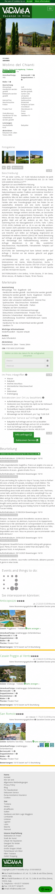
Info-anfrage (22, 434)
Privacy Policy (9, 785)
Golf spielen (9, 846)
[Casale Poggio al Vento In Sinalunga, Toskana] (13, 673)
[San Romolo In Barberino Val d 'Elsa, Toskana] (13, 731)
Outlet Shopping (10, 856)
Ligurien (7, 822)
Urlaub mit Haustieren (13, 841)
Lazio (6, 824)
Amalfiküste (9, 809)
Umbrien (7, 819)
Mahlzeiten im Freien (12, 836)
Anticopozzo (8, 600)
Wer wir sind (9, 780)
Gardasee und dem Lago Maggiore (18, 814)
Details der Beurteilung (9, 461)
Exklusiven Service (26, 440)
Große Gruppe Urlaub (12, 848)
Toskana (7, 804)
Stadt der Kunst (10, 838)
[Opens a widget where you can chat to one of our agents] (45, 889)
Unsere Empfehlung (13, 833)
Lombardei (8, 816)
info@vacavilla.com (17, 888)
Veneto (7, 806)
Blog (6, 787)
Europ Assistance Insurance (15, 795)
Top (48, 170)
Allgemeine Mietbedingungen (16, 782)
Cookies (7, 797)
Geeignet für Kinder (12, 843)
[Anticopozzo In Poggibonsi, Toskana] (13, 618)
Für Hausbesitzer (11, 790)
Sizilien (6, 811)
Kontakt (7, 777)
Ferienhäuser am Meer (13, 851)
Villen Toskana (10, 853)
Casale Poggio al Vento (15, 656)
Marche (7, 827)
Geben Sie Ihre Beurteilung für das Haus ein (19, 454)
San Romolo (8, 714)
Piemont (7, 829)
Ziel (5, 801)
